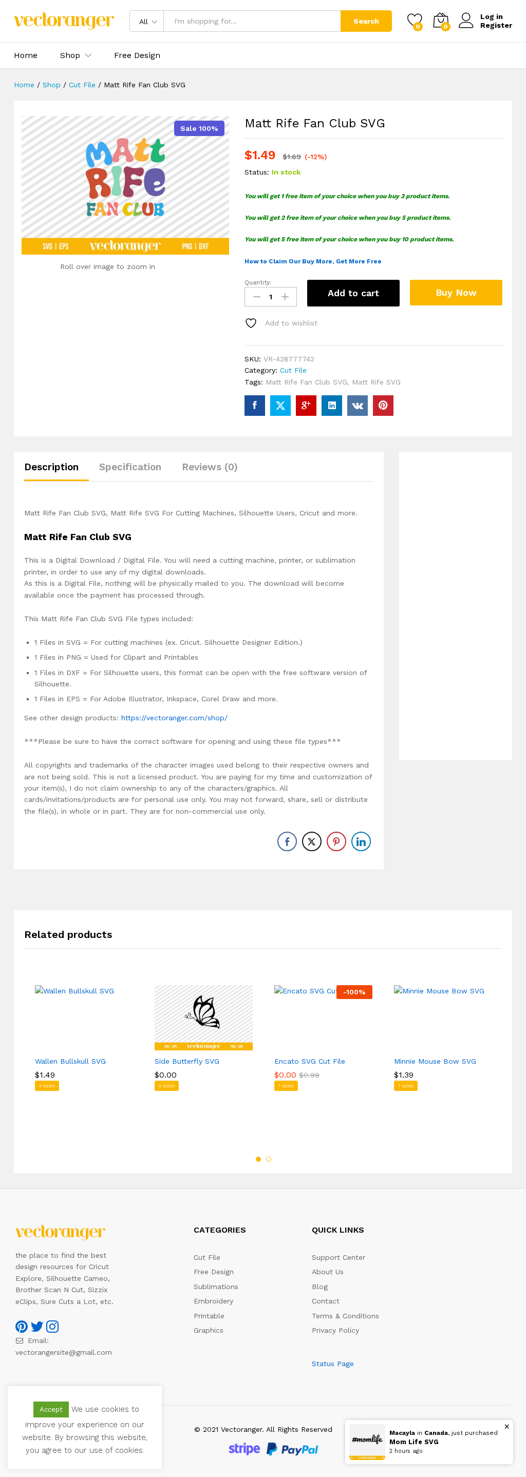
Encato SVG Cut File (309, 1061)
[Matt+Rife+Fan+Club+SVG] (280, 405)
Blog (320, 1286)
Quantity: (258, 282)
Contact (326, 1301)
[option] (84, 1058)
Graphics (208, 1330)
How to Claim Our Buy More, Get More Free (313, 261)
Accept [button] (51, 1409)
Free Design (137, 55)
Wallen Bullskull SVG (70, 1061)
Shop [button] (70, 55)
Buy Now (456, 292)
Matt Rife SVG (376, 382)
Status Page (333, 1363)
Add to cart (353, 292)
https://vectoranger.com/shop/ (174, 718)
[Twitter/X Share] (312, 841)
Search (366, 21)
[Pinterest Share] (336, 841)
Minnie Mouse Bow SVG (435, 1061)
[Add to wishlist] (94, 1044)
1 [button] (258, 1159)
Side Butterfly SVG (187, 1061)
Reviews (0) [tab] (210, 467)
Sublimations (216, 1286)
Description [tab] (51, 467)
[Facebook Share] (287, 841)
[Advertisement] (455, 606)
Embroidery (213, 1301)
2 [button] (268, 1159)
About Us (328, 1272)
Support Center (338, 1257)
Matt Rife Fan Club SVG (306, 382)
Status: (257, 172)
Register (496, 25)
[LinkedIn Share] (361, 841)
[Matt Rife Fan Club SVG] (255, 405)
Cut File (293, 370)
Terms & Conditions (345, 1316)
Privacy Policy (335, 1330)
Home (25, 55)
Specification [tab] (130, 467)
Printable (209, 1316)
